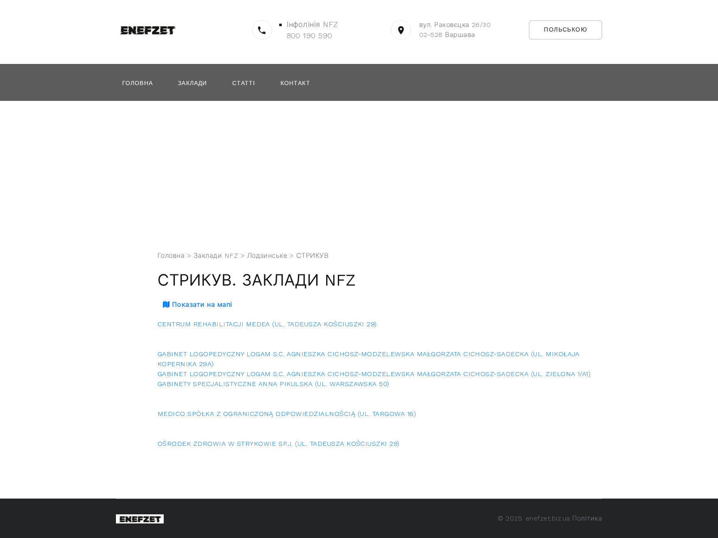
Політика (587, 518)
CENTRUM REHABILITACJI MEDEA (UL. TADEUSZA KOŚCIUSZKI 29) (267, 324)
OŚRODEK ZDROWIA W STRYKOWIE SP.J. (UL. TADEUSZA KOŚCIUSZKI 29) (278, 444)
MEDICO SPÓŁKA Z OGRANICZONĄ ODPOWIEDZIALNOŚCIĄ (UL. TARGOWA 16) (286, 414)
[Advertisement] (365, 176)
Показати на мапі (201, 304)
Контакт (295, 83)
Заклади (192, 83)
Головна (137, 83)
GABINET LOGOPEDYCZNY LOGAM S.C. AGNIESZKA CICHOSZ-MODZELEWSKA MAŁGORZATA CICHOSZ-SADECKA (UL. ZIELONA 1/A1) (373, 374)
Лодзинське (267, 255)
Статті (244, 83)
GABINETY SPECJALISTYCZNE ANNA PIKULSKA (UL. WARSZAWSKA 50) (273, 384)
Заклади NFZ (216, 255)
